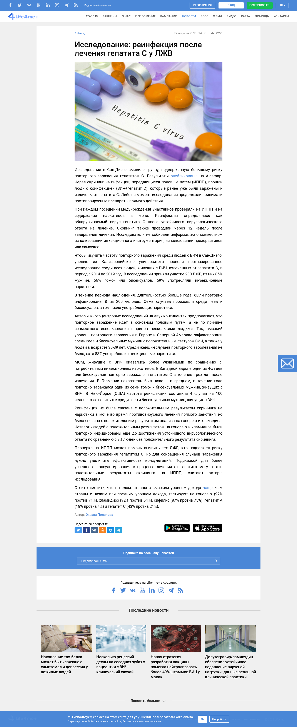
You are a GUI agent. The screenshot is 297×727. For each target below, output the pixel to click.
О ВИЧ (217, 16)
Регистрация (202, 5)
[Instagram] (59, 6)
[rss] (76, 6)
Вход (231, 5)
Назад (81, 33)
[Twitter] (22, 6)
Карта (245, 16)
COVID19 (92, 16)
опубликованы (184, 176)
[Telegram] (68, 6)
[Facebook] (12, 6)
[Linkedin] (50, 6)
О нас (126, 16)
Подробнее (219, 719)
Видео (231, 16)
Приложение (145, 16)
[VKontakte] (31, 6)
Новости (189, 16)
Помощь (262, 16)
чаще (208, 487)
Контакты (281, 16)
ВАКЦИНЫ (109, 16)
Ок (202, 719)
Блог (204, 16)
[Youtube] (40, 6)
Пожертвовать (259, 5)
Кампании (168, 16)
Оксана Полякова (99, 515)
